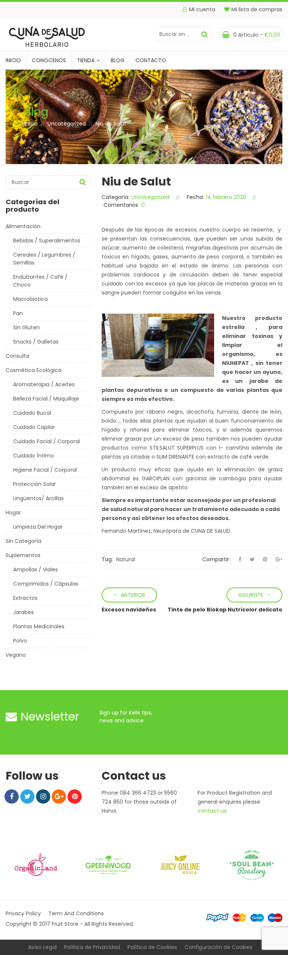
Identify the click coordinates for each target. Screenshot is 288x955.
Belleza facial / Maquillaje (46, 398)
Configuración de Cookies (218, 947)
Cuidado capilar (34, 427)
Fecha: (195, 197)
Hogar (13, 512)
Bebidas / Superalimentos (46, 240)
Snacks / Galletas (35, 341)
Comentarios (121, 205)
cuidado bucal (32, 413)
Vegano (16, 655)
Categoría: (115, 197)
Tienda (85, 60)
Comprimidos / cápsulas (45, 583)
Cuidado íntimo (33, 455)
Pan (18, 313)
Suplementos (23, 555)
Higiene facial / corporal (45, 470)
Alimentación (23, 226)
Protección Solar (34, 484)
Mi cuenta (202, 9)
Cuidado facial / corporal (46, 441)
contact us (212, 811)
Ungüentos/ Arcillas (38, 498)
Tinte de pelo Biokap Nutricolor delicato (225, 609)
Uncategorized (67, 123)
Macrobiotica (30, 299)
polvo (20, 640)
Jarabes (23, 612)
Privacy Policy (23, 913)
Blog (117, 60)
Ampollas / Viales (35, 569)
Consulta (17, 356)
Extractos (25, 598)
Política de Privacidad (92, 947)
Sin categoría (23, 541)
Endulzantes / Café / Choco (40, 280)
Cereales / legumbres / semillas (44, 258)
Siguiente (250, 595)
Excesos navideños (129, 609)
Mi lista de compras (256, 9)
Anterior (133, 595)
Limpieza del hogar (38, 527)
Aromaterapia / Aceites (44, 384)
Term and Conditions (76, 913)
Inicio (13, 60)
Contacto (150, 60)
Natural (125, 559)
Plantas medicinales (38, 626)
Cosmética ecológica (34, 370)
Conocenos (49, 60)
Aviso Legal (42, 947)
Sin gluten (26, 327)
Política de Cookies (152, 947)
